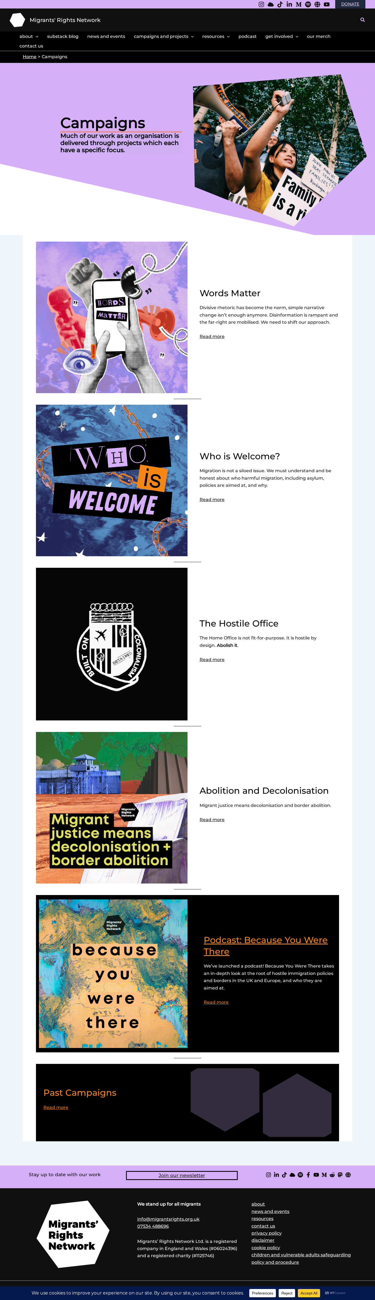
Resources (213, 36)
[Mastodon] (340, 1175)
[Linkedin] (289, 4)
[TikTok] (284, 1175)
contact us (31, 46)
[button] (362, 20)
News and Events (106, 36)
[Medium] (299, 4)
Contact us (263, 1226)
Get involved (279, 36)
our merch (319, 36)
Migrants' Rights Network (65, 20)
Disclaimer (263, 1240)
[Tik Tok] (280, 4)
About (26, 36)
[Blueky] (271, 4)
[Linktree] (317, 4)
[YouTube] (327, 4)
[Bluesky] (292, 1175)
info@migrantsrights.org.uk (168, 1219)
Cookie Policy (265, 1247)
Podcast (248, 36)
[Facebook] (308, 1175)
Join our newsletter (182, 1175)
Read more (212, 336)
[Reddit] (332, 1175)
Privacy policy (266, 1233)
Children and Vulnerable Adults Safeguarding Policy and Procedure (301, 1258)
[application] (35, 36)
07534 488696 (153, 1226)
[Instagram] (261, 4)
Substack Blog (63, 36)
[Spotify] (308, 4)
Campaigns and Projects (161, 36)
